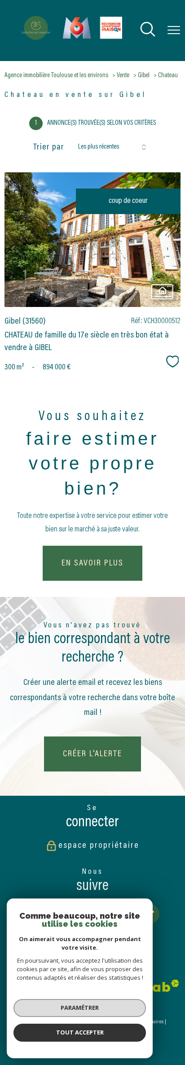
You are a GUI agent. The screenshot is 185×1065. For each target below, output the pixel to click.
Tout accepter (80, 1032)
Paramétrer (80, 1008)
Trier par (48, 147)
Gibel (144, 75)
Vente (123, 75)
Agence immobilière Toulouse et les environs (56, 75)
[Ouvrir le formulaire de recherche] (148, 30)
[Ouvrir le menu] (174, 30)
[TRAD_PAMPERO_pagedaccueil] (69, 46)
